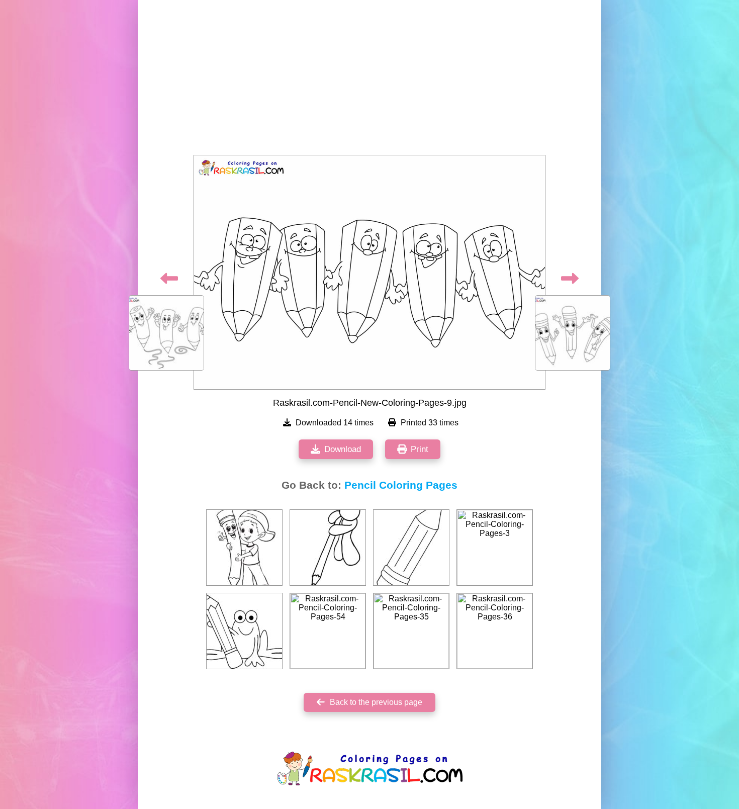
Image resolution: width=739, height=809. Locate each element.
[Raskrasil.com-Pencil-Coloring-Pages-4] (411, 547)
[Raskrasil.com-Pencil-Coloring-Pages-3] (494, 547)
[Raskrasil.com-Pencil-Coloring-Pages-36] (494, 631)
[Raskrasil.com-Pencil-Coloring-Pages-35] (411, 631)
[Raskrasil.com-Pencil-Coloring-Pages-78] (328, 547)
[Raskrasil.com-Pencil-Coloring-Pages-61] (244, 631)
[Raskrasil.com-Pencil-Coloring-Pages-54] (328, 631)
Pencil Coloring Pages (400, 485)
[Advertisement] (369, 80)
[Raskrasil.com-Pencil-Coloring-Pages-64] (244, 547)
